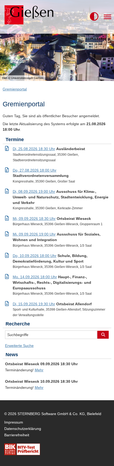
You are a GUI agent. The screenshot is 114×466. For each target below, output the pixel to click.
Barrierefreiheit (16, 435)
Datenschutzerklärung (22, 428)
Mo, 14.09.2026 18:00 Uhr (35, 277)
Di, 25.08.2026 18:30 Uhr (34, 149)
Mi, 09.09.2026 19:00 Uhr (34, 234)
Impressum (13, 422)
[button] (94, 16)
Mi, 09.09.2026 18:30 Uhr (34, 218)
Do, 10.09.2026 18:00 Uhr (34, 256)
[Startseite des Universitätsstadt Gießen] (28, 16)
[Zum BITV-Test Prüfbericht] (22, 449)
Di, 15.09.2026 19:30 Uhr (34, 304)
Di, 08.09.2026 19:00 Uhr (34, 191)
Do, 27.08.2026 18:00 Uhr (34, 170)
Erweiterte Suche (19, 345)
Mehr (39, 370)
